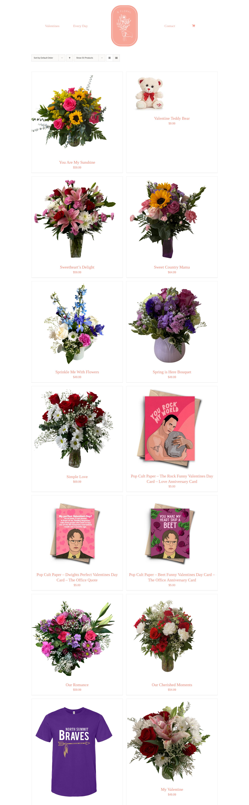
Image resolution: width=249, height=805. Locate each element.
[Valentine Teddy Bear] (149, 92)
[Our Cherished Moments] (168, 636)
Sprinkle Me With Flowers (77, 372)
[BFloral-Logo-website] (124, 5)
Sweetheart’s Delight (77, 267)
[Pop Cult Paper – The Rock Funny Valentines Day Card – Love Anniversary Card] (168, 428)
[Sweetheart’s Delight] (74, 219)
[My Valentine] (168, 741)
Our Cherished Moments (172, 685)
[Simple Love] (74, 428)
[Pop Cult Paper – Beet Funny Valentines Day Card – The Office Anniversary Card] (168, 532)
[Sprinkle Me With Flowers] (74, 323)
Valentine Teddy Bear (172, 118)
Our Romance (77, 685)
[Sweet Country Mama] (168, 219)
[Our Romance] (74, 636)
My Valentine (172, 789)
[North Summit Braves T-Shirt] (74, 752)
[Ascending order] (69, 58)
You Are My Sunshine (77, 162)
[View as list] (116, 58)
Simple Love (77, 477)
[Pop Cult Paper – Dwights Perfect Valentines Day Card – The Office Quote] (74, 532)
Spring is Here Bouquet (172, 372)
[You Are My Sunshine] (74, 114)
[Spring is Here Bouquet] (168, 323)
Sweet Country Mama (172, 267)
